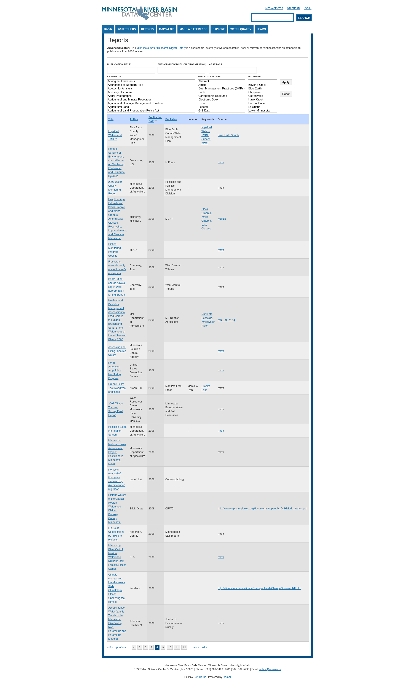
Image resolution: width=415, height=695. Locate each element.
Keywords (114, 76)
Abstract (215, 64)
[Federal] (221, 107)
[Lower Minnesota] (262, 111)
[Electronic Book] (221, 100)
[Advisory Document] (151, 92)
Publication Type (209, 76)
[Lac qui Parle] (262, 103)
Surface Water (206, 141)
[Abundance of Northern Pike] (151, 85)
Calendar (293, 8)
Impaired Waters (206, 129)
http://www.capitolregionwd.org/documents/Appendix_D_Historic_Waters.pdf (262, 508)
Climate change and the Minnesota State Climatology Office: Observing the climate (116, 588)
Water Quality (240, 29)
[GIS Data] (221, 111)
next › (196, 647)
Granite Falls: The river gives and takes (117, 387)
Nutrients (206, 314)
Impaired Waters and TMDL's (115, 135)
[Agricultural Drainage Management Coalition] (151, 103)
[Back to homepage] (139, 19)
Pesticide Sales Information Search (117, 430)
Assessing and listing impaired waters (117, 350)
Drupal (227, 677)
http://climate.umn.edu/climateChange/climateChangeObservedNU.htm (259, 588)
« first (110, 647)
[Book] (221, 92)
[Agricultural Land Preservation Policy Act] (151, 111)
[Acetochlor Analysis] (151, 89)
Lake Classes (206, 226)
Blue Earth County (228, 135)
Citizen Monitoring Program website (114, 249)
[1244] (262, 81)
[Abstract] (221, 81)
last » (204, 647)
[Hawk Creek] (262, 100)
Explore (219, 29)
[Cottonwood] (262, 96)
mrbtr (221, 162)
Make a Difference (193, 29)
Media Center (274, 8)
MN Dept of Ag (226, 319)
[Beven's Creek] (262, 85)
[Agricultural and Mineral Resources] (151, 100)
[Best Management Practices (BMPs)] (221, 89)
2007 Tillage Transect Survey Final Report (115, 409)
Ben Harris (200, 677)
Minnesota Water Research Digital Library (161, 47)
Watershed (255, 76)
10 (169, 647)
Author (134, 119)
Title (110, 119)
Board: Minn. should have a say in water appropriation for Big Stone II (116, 286)
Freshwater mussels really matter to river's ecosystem (117, 267)
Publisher (171, 119)
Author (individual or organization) (182, 64)
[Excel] (221, 103)
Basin (108, 29)
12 (184, 647)
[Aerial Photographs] (151, 96)
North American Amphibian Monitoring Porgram (114, 370)
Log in (307, 8)
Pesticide (206, 318)
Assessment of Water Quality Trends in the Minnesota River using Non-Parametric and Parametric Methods (117, 623)
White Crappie (206, 218)
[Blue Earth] (262, 89)
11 (177, 647)
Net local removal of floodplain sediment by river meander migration (116, 479)
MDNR (222, 218)
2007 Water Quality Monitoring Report (115, 187)
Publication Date (155, 119)
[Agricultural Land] (151, 107)
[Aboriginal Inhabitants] (151, 81)
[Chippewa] (262, 92)
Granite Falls (205, 387)
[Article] (221, 85)
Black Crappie (206, 211)
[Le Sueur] (262, 107)
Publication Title (119, 64)
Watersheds (127, 29)
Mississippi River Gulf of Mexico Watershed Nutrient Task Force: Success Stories (117, 556)
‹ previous (120, 647)
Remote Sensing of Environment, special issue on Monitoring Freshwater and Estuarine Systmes (116, 162)
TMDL (205, 135)
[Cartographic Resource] (221, 96)
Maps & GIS (166, 29)
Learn (261, 29)
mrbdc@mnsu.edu (270, 669)
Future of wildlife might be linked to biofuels (116, 533)
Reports (147, 29)
